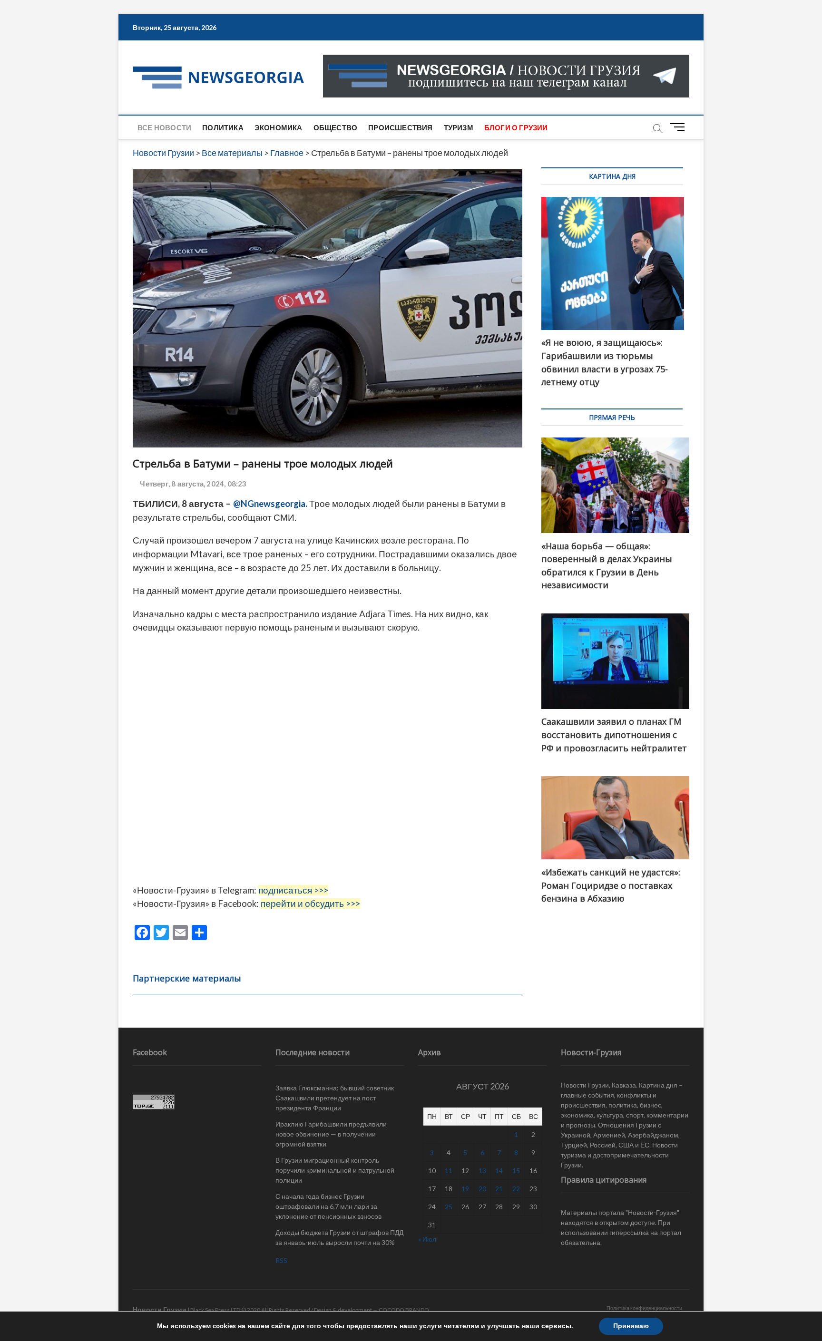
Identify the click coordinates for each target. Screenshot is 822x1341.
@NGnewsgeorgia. (270, 503)
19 (465, 1189)
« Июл (427, 1239)
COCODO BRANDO (404, 1309)
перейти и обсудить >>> (310, 903)
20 (482, 1189)
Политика (223, 127)
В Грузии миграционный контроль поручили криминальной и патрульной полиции (334, 1170)
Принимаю (631, 1326)
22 (516, 1189)
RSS (281, 1260)
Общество (335, 127)
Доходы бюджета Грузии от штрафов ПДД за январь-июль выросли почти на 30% (339, 1237)
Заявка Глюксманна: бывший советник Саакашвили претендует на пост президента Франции (334, 1098)
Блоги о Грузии (516, 127)
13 (482, 1170)
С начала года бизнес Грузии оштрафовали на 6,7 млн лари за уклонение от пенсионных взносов (328, 1206)
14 (499, 1170)
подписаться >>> (293, 890)
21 (499, 1189)
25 (448, 1207)
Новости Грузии (159, 1309)
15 (516, 1170)
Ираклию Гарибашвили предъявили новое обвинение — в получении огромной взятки (331, 1134)
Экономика (278, 127)
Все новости (164, 127)
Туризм (458, 127)
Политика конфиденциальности (644, 1308)
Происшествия (400, 127)
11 (448, 1170)
